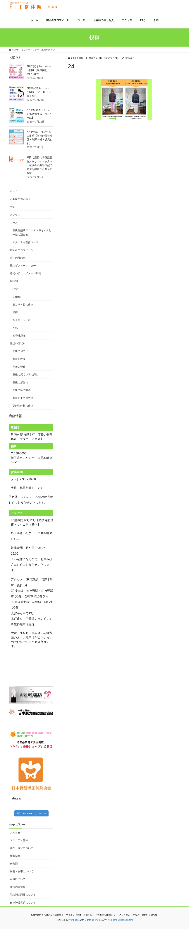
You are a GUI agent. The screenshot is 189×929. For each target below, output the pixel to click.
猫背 (15, 288)
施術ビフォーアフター (23, 265)
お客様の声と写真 (20, 199)
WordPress (74, 920)
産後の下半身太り (23, 397)
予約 (12, 206)
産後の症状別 (17, 343)
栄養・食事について (21, 871)
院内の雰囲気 (17, 257)
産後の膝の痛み (22, 390)
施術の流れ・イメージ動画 (25, 273)
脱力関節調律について (23, 894)
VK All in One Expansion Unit (118, 920)
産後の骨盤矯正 (19, 886)
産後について (17, 879)
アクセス (15, 214)
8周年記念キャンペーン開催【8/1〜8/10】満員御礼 (39, 92)
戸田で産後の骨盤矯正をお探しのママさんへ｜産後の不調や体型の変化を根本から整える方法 (39, 165)
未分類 (14, 863)
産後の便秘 (19, 366)
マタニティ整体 (19, 840)
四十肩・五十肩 (22, 320)
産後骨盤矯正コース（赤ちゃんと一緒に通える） (32, 232)
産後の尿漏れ (20, 382)
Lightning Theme (93, 920)
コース (14, 222)
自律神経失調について (23, 902)
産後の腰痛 (19, 358)
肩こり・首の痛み (23, 304)
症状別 (14, 281)
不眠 (15, 327)
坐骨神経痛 (19, 335)
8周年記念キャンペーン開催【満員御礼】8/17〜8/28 (39, 70)
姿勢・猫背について (21, 848)
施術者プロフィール (21, 250)
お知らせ (15, 832)
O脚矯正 (17, 296)
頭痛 (15, 312)
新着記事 (15, 855)
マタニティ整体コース (25, 242)
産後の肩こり (20, 351)
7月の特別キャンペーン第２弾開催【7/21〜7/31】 (39, 113)
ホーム (14, 191)
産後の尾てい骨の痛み (25, 374)
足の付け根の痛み (23, 405)
